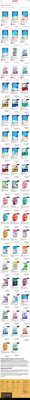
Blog (1, 391)
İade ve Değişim (3, 390)
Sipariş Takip (7, 387)
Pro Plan (18, 383)
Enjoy (17, 390)
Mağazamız (7, 389)
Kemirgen (12, 391)
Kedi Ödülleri (13, 384)
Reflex (17, 389)
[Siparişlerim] (27, 1)
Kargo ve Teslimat (3, 389)
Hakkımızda (2, 382)
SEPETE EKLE (7, 27)
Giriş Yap (7, 384)
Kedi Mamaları (13, 383)
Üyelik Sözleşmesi (3, 383)
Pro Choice (18, 388)
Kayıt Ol (7, 383)
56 (26, 387)
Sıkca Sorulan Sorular (8, 388)
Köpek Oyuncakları (13, 387)
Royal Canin (18, 384)
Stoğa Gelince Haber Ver (7, 96)
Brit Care (18, 387)
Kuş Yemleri (12, 390)
